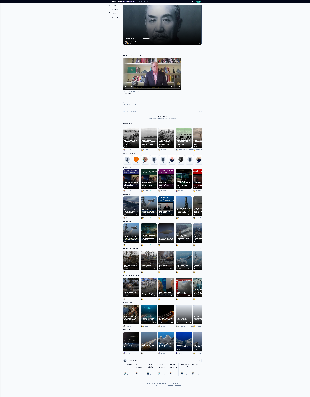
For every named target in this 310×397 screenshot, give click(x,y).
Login (198, 1)
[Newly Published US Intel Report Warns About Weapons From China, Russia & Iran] (184, 138)
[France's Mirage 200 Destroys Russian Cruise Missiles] (201, 260)
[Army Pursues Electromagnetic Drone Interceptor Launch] (166, 179)
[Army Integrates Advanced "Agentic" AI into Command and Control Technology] (184, 179)
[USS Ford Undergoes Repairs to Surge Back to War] (201, 233)
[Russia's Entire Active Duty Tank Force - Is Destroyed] (166, 260)
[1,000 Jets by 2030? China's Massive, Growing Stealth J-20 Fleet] (166, 341)
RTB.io (176, 383)
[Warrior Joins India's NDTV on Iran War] (184, 287)
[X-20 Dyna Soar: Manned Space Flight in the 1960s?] (166, 314)
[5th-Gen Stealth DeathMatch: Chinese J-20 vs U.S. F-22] (201, 341)
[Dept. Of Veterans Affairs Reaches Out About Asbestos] (131, 287)
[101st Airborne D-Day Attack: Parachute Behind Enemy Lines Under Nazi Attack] (166, 138)
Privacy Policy (178, 385)
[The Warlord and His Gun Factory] (162, 25)
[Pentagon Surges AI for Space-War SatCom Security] (149, 314)
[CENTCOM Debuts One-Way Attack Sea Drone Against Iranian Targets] (149, 206)
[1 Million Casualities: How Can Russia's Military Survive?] (149, 260)
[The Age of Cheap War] (149, 287)
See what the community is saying (134, 357)
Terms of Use (170, 385)
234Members (139, 1)
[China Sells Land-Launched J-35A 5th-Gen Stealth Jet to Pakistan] (184, 341)
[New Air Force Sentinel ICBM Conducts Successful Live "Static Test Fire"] (201, 138)
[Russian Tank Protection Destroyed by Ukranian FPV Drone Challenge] (131, 260)
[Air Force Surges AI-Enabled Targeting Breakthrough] (166, 206)
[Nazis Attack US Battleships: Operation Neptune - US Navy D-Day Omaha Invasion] (149, 138)
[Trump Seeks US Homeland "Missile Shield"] (184, 314)
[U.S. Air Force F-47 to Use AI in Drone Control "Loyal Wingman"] (131, 206)
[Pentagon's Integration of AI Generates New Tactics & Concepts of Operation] (149, 233)
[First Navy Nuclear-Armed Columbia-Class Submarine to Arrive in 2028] (184, 233)
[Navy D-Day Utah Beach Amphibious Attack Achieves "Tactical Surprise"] (131, 138)
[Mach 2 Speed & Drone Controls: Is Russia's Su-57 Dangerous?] (184, 260)
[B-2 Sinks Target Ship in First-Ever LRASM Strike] (166, 233)
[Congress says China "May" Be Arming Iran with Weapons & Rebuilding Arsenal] (149, 341)
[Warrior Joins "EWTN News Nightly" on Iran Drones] (166, 287)
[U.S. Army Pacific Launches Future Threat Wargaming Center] (149, 179)
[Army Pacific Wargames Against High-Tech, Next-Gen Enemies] (131, 179)
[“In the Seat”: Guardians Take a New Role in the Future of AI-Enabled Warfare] (131, 314)
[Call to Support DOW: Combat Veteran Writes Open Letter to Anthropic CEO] (201, 287)
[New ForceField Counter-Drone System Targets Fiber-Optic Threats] (201, 206)
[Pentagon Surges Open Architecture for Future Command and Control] (201, 179)
